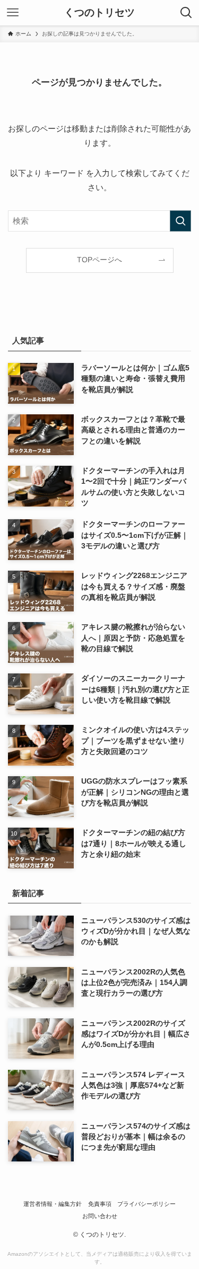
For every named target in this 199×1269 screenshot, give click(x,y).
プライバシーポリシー (146, 1204)
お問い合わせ (99, 1216)
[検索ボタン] (186, 12)
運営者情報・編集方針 (52, 1204)
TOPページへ (99, 260)
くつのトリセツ (99, 13)
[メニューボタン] (12, 12)
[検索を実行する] (180, 221)
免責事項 (99, 1204)
